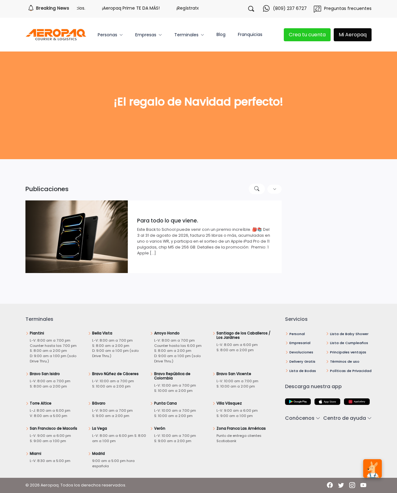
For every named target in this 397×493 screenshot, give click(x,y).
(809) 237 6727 (290, 8)
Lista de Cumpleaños (349, 342)
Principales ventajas (348, 352)
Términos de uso (344, 361)
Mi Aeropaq (353, 34)
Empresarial (299, 342)
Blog (220, 34)
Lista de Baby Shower (349, 333)
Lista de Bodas (302, 370)
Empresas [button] (145, 35)
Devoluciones (301, 352)
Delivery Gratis (302, 361)
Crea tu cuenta (307, 34)
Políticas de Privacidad (351, 370)
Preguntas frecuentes (348, 8)
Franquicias (250, 34)
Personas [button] (107, 35)
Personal (297, 333)
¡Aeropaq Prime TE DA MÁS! (125, 8)
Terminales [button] (186, 35)
